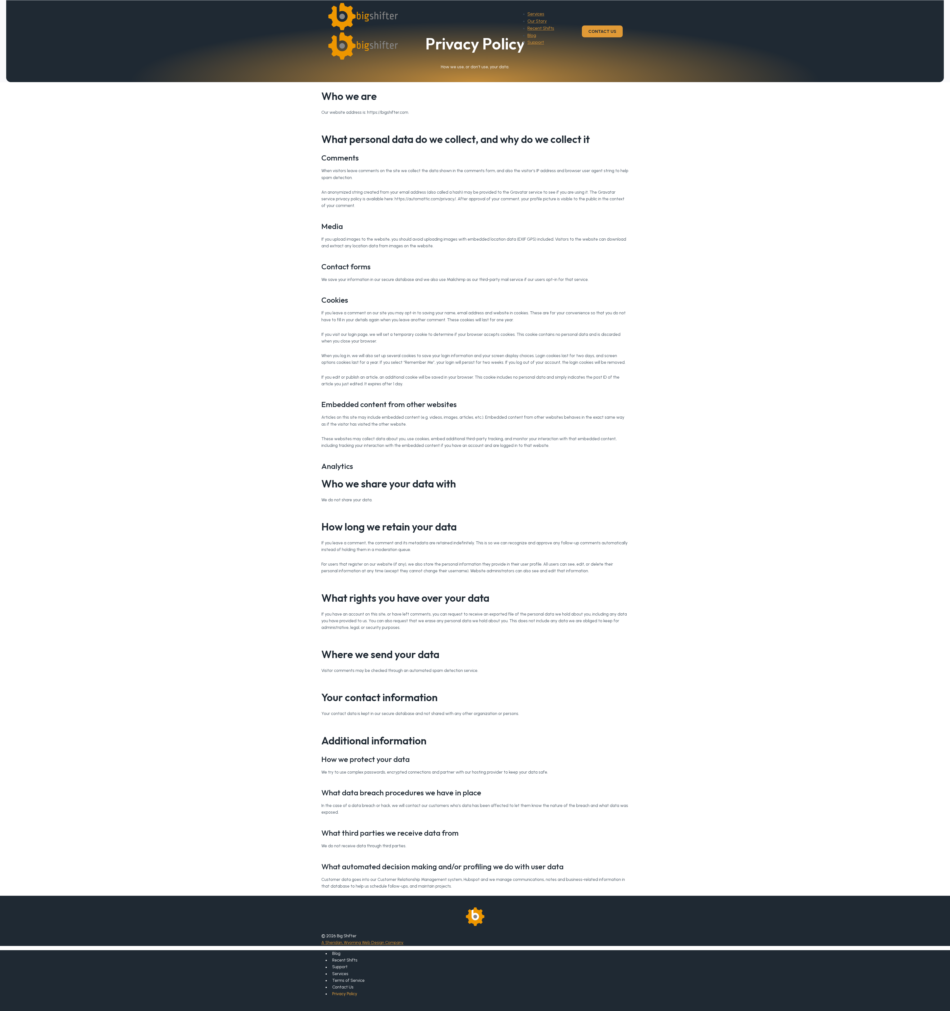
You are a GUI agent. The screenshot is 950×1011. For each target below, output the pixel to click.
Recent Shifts (540, 28)
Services (535, 14)
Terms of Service (348, 980)
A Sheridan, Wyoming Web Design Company (362, 942)
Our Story (537, 21)
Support (535, 42)
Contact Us (343, 987)
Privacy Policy (344, 993)
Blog (531, 35)
